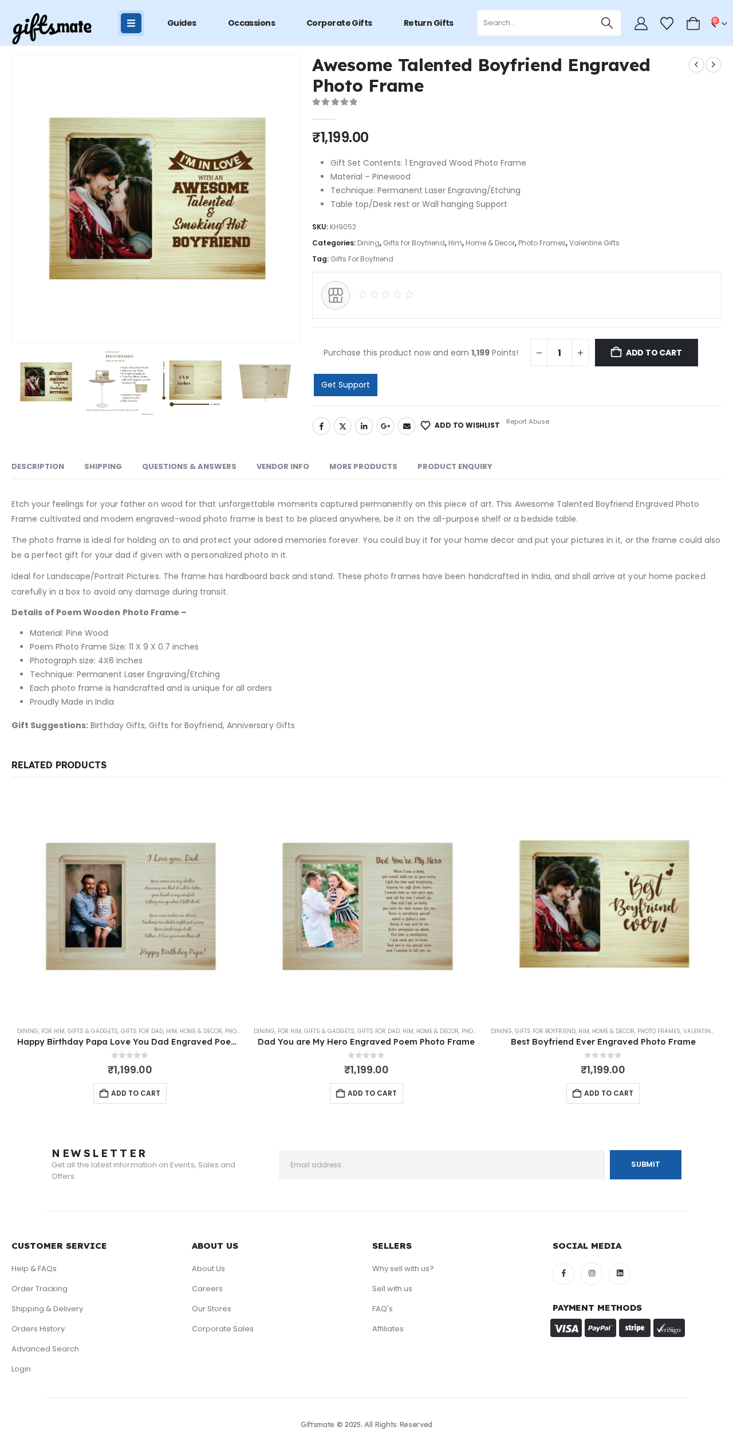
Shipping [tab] (103, 466)
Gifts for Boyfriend (414, 243)
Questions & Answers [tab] (189, 466)
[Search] (607, 23)
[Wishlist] (667, 23)
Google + (385, 426)
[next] (714, 65)
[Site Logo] (51, 29)
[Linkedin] (619, 1273)
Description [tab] (37, 466)
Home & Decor (490, 243)
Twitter (342, 426)
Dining (368, 243)
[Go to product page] (129, 904)
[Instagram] (591, 1273)
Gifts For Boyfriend (361, 259)
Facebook (321, 426)
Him (455, 243)
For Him (53, 1031)
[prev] (696, 65)
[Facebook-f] (563, 1273)
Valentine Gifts (594, 243)
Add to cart (654, 352)
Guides (181, 23)
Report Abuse (527, 421)
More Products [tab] (363, 466)
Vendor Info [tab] (283, 466)
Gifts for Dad (142, 1031)
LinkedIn (364, 426)
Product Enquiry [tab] (454, 466)
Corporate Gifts (339, 23)
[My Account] (641, 23)
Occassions (251, 23)
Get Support (345, 384)
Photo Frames (542, 243)
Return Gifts (429, 23)
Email (406, 426)
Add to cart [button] (135, 1093)
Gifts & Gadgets (93, 1031)
